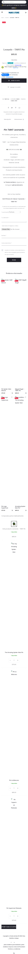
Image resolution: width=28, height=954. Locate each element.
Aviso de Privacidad (19, 947)
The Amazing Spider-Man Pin (14, 652)
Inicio (2, 17)
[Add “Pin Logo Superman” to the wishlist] (12, 397)
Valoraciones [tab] (19, 119)
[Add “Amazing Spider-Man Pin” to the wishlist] (25, 397)
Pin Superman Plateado (14, 908)
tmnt (16, 100)
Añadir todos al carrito (8, 927)
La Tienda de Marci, (10, 182)
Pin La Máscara (14, 780)
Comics (7, 17)
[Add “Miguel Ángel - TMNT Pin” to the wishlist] (25, 280)
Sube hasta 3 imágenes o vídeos (10, 226)
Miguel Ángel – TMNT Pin (19, 390)
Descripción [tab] (7, 119)
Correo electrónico (7, 243)
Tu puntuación (5, 212)
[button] (12, 393)
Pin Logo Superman (4, 507)
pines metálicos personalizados (12, 944)
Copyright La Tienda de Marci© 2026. (12, 936)
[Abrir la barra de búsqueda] (14, 953)
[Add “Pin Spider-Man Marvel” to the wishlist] (12, 280)
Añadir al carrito (15, 80)
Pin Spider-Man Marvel (6, 390)
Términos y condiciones (14, 949)
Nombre (4, 235)
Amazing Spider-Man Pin (20, 507)
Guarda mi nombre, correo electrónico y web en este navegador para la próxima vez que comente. (15, 252)
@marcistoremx (17, 185)
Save (4, 22)
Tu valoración (5, 217)
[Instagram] (14, 942)
